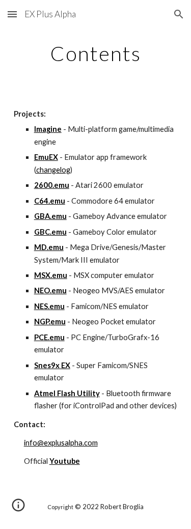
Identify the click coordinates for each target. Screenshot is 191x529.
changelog (53, 169)
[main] (96, 53)
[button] (12, 14)
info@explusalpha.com (61, 442)
